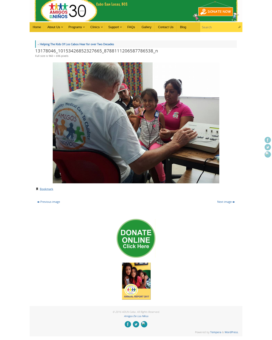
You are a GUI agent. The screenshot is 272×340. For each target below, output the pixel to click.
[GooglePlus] (268, 154)
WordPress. (232, 332)
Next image (224, 202)
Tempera (215, 332)
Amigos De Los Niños (136, 316)
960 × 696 (55, 56)
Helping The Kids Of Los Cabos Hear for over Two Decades (76, 44)
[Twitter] (268, 147)
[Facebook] (268, 140)
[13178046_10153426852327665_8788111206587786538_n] (136, 122)
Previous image (50, 202)
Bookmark (46, 189)
